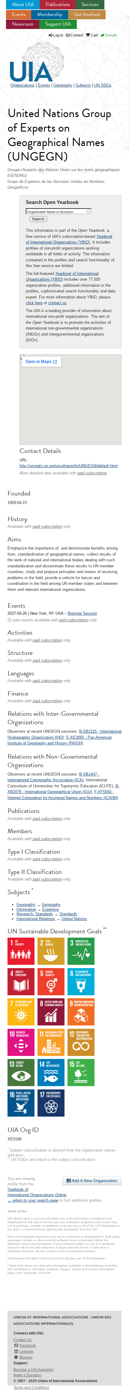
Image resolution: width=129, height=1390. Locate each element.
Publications (58, 4)
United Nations (74, 919)
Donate (110, 35)
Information (26, 909)
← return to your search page (33, 1200)
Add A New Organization (94, 1180)
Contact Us (23, 1340)
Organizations (22, 85)
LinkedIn (27, 1352)
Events (19, 14)
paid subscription (92, 473)
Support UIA (58, 24)
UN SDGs (102, 85)
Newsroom (23, 24)
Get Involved (87, 14)
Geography (62, 85)
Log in (58, 35)
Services (90, 4)
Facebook (28, 1346)
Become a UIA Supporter (34, 1370)
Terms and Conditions (31, 1387)
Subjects (83, 85)
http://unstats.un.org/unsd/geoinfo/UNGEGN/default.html (69, 466)
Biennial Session (82, 613)
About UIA (23, 4)
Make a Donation (27, 1375)
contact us (57, 303)
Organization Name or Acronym (50, 212)
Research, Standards (34, 914)
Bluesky (26, 1357)
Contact (76, 35)
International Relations (35, 919)
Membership (49, 14)
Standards (68, 914)
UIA (30, 58)
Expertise (50, 909)
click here (34, 303)
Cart (94, 35)
